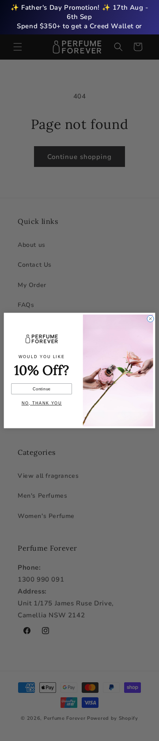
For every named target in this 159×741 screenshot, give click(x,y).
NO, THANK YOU (42, 403)
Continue (42, 388)
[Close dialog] (150, 318)
